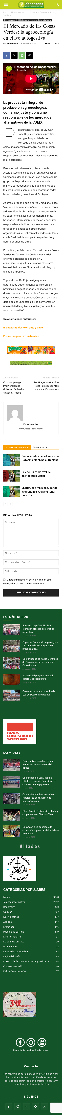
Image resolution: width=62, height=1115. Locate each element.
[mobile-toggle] (5, 4)
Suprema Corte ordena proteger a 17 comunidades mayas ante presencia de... (40, 645)
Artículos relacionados (17, 447)
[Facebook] (6, 55)
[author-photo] (31, 413)
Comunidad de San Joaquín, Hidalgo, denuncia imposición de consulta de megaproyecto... (39, 781)
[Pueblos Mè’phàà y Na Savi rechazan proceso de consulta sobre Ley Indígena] (11, 629)
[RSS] (26, 1106)
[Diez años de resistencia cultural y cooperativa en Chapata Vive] (11, 815)
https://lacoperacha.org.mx (31, 429)
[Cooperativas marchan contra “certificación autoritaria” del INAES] (11, 765)
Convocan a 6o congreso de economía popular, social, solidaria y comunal (40, 830)
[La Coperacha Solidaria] (31, 363)
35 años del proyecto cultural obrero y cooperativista (37, 677)
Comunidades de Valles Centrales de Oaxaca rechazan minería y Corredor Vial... (40, 662)
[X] (14, 55)
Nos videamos (17, 12)
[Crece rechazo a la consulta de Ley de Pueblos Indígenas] (11, 695)
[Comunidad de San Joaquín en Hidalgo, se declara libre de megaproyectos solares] (11, 798)
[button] (57, 4)
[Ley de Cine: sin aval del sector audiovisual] (11, 476)
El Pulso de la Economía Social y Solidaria (34, 20)
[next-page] (11, 504)
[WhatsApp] (22, 55)
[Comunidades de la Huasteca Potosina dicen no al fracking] (11, 460)
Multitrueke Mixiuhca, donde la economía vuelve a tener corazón (39, 491)
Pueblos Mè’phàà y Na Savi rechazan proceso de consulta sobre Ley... (38, 629)
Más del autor (40, 447)
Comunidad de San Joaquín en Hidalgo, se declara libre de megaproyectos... (38, 798)
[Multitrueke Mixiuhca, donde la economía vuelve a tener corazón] (11, 491)
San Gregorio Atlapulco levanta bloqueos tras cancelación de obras (46, 386)
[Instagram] (17, 1106)
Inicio (5, 12)
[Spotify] (35, 1106)
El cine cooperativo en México (21, 336)
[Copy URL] (29, 55)
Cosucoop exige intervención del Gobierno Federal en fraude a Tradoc (14, 387)
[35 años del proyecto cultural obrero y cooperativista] (11, 679)
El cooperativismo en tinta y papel (23, 327)
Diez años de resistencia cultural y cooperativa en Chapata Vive (40, 812)
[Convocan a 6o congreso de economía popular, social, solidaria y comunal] (11, 831)
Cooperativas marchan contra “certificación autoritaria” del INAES (38, 764)
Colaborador (13, 43)
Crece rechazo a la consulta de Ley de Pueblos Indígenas (38, 693)
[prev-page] (5, 504)
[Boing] (31, 350)
